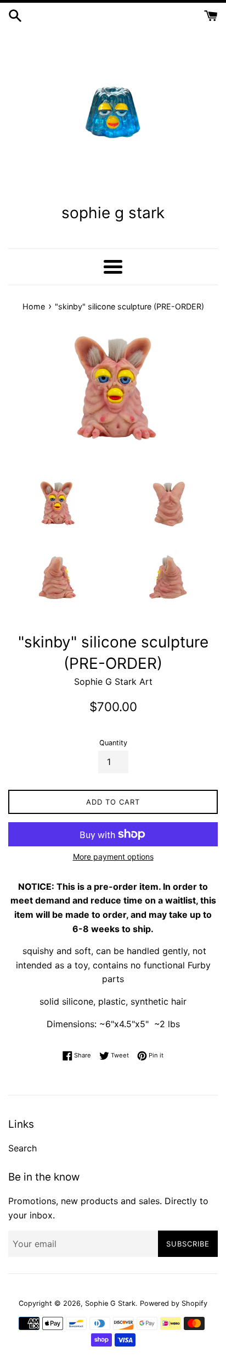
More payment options (113, 856)
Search (22, 1148)
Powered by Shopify (173, 1303)
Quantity (113, 743)
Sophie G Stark (110, 1303)
